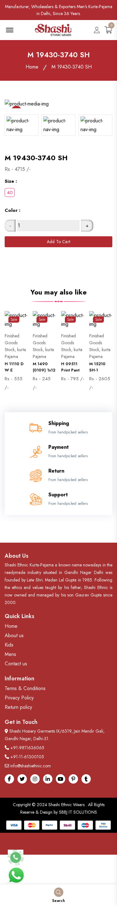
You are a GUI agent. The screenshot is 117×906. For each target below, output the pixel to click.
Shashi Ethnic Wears (66, 804)
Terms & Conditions (25, 688)
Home (32, 66)
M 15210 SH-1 (97, 367)
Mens (10, 654)
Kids (9, 644)
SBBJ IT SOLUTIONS (78, 812)
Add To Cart (58, 241)
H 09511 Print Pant (70, 367)
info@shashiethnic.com (30, 766)
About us (14, 635)
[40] (10, 192)
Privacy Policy (19, 697)
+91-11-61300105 (27, 757)
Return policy (18, 707)
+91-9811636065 (27, 748)
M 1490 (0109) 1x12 (44, 367)
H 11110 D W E (14, 367)
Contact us (16, 663)
